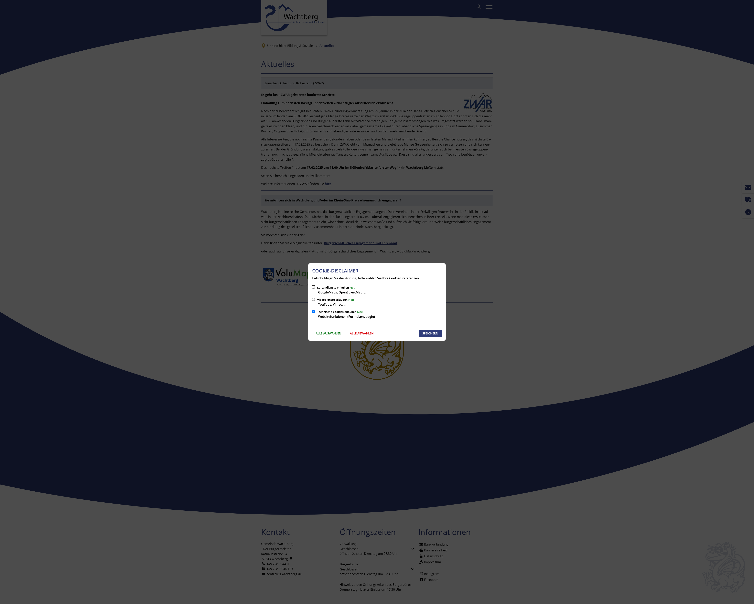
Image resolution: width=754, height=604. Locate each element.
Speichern (430, 333)
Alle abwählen (362, 333)
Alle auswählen (328, 333)
